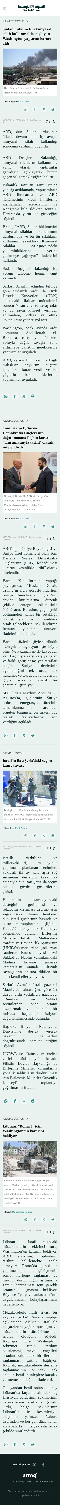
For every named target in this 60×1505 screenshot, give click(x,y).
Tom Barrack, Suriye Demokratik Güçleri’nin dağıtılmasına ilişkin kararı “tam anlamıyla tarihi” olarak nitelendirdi (28, 435)
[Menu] (3, 7)
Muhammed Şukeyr (22, 1209)
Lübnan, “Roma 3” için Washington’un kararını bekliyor (23, 1128)
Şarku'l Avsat (23, 99)
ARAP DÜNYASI (13, 18)
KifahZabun (21, 825)
